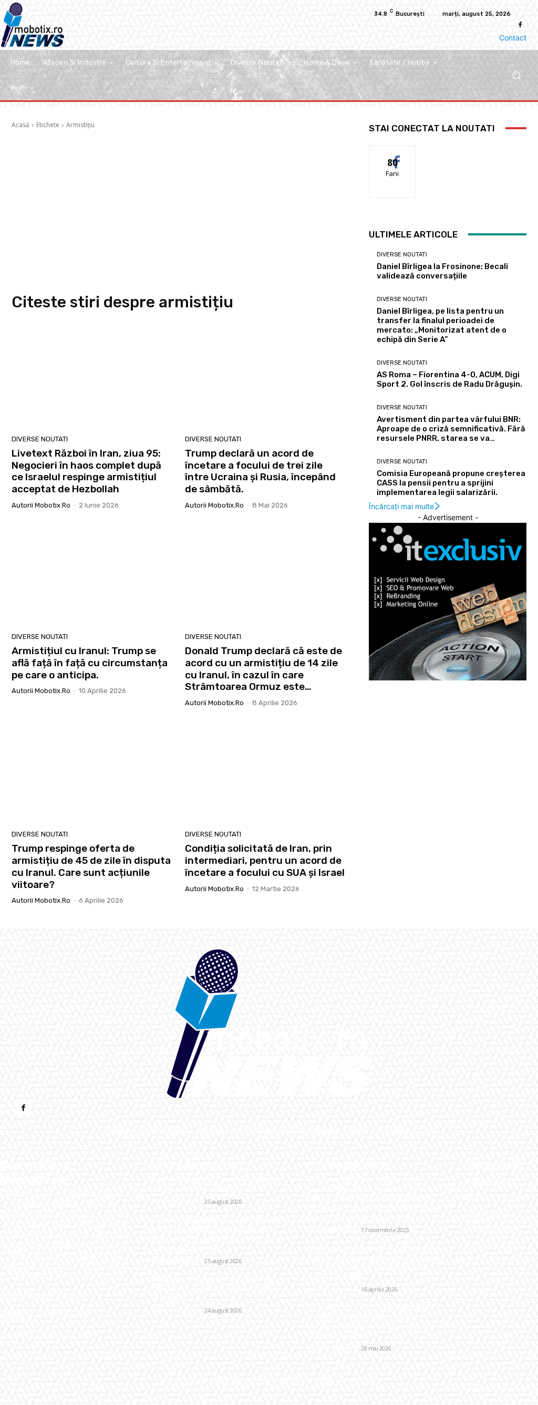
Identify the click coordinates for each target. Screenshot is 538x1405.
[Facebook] (520, 24)
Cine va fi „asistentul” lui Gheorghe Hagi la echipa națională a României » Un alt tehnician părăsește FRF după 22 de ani (374, 1263)
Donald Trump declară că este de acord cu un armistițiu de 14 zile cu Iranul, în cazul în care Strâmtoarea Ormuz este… (263, 669)
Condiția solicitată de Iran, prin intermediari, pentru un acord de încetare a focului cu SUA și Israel (265, 860)
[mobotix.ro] (269, 1023)
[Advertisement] (180, 211)
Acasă (20, 124)
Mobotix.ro (287, 1380)
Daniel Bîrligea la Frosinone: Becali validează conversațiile (442, 271)
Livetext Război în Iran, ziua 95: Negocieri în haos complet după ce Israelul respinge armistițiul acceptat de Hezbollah (86, 471)
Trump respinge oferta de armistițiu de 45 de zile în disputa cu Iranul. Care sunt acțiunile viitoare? (91, 866)
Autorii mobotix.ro (41, 505)
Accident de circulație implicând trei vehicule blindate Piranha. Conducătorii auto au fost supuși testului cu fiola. (368, 1321)
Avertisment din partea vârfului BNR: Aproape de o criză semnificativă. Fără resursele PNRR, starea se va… (451, 429)
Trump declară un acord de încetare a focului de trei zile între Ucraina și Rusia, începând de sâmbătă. (260, 471)
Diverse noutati (40, 439)
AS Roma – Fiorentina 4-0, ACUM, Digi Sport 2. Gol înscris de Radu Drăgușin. (449, 379)
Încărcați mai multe (401, 506)
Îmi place (392, 154)
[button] (516, 75)
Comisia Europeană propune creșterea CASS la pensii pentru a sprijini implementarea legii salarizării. (451, 483)
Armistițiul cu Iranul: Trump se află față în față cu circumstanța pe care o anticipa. (90, 663)
